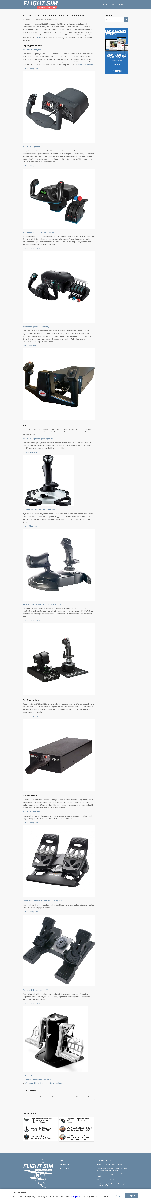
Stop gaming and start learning (106, 1180)
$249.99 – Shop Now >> (31, 68)
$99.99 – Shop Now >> (31, 526)
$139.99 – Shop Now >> (31, 823)
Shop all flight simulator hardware (38, 1080)
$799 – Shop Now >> (30, 346)
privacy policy (74, 1196)
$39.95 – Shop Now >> (31, 452)
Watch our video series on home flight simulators (44, 1083)
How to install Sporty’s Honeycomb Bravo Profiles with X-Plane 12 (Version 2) (111, 1185)
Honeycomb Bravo (85, 64)
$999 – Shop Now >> (30, 716)
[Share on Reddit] (77, 1097)
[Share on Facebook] (29, 1097)
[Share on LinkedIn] (65, 1097)
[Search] (126, 4)
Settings (118, 1195)
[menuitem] (106, 4)
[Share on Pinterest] (53, 1097)
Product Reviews (38, 19)
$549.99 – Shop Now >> (31, 620)
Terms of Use (65, 1164)
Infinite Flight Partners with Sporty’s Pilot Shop (110, 1164)
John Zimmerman (52, 19)
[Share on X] (41, 1097)
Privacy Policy (65, 1168)
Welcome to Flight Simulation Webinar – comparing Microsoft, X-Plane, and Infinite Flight (112, 1169)
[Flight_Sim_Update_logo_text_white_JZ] (41, 4)
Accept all (131, 1195)
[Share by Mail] (89, 1097)
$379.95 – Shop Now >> (31, 248)
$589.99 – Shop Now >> (31, 1003)
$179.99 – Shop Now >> (31, 166)
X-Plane (38, 37)
